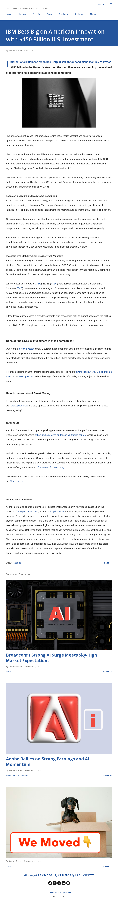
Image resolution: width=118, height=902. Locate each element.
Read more (107, 671)
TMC (19, 288)
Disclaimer (79, 14)
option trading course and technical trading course (60, 435)
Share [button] (106, 563)
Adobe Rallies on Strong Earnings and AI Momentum (47, 761)
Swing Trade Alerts (85, 372)
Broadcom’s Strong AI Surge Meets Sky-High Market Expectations (51, 657)
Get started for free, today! (51, 467)
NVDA (54, 283)
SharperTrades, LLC (27, 511)
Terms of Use (17, 481)
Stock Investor (26, 348)
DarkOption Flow (19, 405)
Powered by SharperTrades (60, 892)
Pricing (49, 14)
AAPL (38, 283)
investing (16, 563)
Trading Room (26, 376)
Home (8, 14)
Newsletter (63, 14)
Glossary (29, 875)
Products (36, 14)
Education (22, 14)
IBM (62, 61)
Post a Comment (20, 775)
